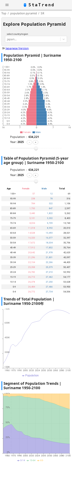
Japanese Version (17, 48)
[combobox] (7, 39)
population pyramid (23, 13)
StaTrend (41, 4)
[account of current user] (7, 5)
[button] (29, 142)
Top (3, 13)
